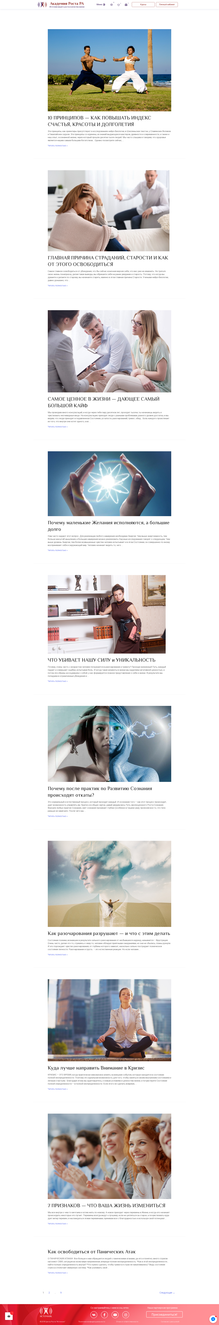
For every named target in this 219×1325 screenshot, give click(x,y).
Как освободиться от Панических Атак (92, 1251)
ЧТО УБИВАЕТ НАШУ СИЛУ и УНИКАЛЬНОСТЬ (101, 660)
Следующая (167, 1292)
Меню (99, 4)
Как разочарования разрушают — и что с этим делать (109, 933)
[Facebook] (104, 1314)
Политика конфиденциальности (91, 1321)
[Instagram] (125, 1314)
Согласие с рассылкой (170, 1321)
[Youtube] (115, 1314)
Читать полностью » (58, 145)
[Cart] (111, 4)
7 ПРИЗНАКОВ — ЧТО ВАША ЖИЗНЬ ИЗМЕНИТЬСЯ (106, 1205)
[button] (143, 4)
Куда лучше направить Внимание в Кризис (96, 1068)
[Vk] (93, 1314)
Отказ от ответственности (127, 1321)
